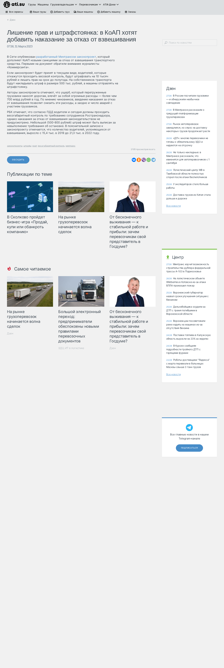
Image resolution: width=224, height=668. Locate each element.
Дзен (10, 333)
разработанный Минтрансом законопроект (66, 56)
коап (34, 145)
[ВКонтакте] (134, 160)
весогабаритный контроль (51, 145)
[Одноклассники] (139, 160)
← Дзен (11, 19)
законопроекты (15, 145)
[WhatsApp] (148, 160)
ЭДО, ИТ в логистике (71, 348)
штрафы (27, 145)
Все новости (173, 205)
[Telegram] (153, 160)
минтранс (70, 145)
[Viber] (144, 160)
